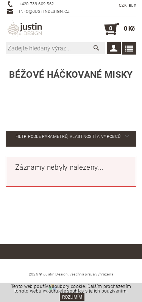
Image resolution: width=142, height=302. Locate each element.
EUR (132, 5)
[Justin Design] (25, 29)
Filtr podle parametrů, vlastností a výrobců (68, 136)
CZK (123, 5)
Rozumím (72, 297)
